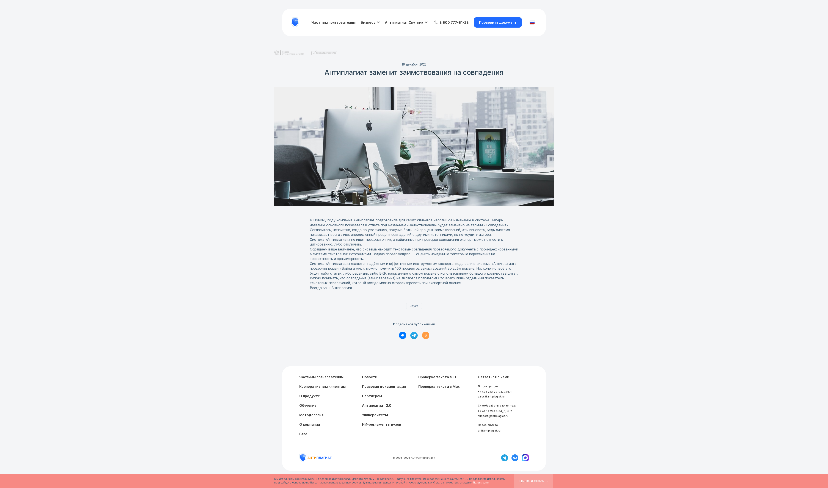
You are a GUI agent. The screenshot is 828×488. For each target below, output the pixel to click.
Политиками (481, 482)
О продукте (309, 396)
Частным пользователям (333, 22)
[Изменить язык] (532, 22)
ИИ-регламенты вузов (381, 424)
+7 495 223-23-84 (490, 391)
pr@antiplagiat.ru (489, 430)
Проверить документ (498, 22)
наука (414, 306)
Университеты (375, 415)
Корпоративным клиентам (322, 386)
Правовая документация (384, 386)
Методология (311, 415)
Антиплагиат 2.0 (376, 405)
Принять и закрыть (531, 481)
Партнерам (372, 396)
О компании (309, 424)
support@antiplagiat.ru (493, 416)
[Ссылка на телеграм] (504, 457)
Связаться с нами (493, 377)
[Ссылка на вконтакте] (514, 457)
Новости (369, 377)
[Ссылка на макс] (525, 457)
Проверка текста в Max (439, 386)
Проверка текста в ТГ (437, 377)
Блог (303, 434)
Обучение (308, 405)
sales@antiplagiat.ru (491, 396)
